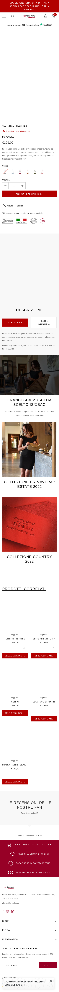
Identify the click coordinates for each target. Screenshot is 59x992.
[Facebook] (3, 911)
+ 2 (24, 648)
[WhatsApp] (12, 911)
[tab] (24, 588)
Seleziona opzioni (16, 656)
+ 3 (53, 648)
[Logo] (29, 16)
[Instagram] (7, 911)
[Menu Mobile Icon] (4, 16)
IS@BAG (15, 635)
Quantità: (6, 180)
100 (4, 213)
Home (19, 836)
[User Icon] (45, 16)
